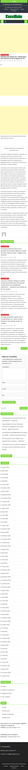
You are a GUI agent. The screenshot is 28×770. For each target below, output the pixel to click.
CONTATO (14, 11)
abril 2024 (4, 563)
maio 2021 (4, 655)
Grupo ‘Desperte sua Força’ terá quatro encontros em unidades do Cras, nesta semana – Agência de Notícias (12, 426)
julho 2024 (5, 553)
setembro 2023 (6, 587)
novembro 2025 (6, 498)
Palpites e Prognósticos (8, 690)
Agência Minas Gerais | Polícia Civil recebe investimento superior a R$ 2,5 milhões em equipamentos (5, 348)
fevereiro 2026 (6, 488)
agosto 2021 (5, 645)
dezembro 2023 (6, 577)
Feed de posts (6, 711)
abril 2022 (4, 631)
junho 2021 (5, 652)
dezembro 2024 (6, 536)
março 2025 (5, 525)
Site (3, 395)
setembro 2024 (6, 546)
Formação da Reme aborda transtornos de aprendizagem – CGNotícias (13, 419)
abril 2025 (4, 522)
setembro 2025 (6, 505)
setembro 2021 (6, 642)
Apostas (6, 9)
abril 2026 (4, 481)
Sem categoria (4, 54)
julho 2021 (4, 648)
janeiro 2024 (5, 573)
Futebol (22, 9)
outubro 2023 (5, 583)
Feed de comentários (8, 714)
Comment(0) (18, 60)
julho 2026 (5, 471)
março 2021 (5, 662)
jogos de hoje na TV (10, 750)
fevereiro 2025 (6, 529)
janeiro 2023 (5, 614)
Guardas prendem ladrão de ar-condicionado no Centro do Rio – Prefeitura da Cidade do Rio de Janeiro (12, 320)
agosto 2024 (5, 549)
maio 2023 (5, 601)
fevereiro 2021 (6, 665)
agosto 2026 (5, 467)
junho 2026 (5, 474)
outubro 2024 (5, 542)
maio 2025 (5, 518)
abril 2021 (4, 659)
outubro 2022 (5, 624)
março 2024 (5, 566)
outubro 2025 (5, 501)
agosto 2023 (5, 590)
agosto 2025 (5, 508)
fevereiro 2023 (6, 611)
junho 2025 (5, 515)
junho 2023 (5, 597)
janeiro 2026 (5, 491)
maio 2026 (5, 477)
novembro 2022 (6, 621)
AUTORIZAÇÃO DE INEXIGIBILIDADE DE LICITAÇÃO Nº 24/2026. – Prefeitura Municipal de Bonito (14, 434)
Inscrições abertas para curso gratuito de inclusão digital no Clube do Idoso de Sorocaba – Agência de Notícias (13, 252)
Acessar (4, 707)
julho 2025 (5, 512)
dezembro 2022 (6, 618)
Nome (3, 382)
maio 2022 (5, 628)
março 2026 (5, 484)
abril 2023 (4, 604)
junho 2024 (5, 556)
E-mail (4, 389)
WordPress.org (6, 717)
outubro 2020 (5, 676)
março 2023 (5, 607)
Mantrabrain (23, 764)
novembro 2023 (6, 580)
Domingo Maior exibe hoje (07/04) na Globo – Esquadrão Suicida (24, 348)
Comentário (6, 367)
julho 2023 (5, 594)
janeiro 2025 (5, 532)
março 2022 (5, 635)
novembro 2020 (6, 672)
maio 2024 (5, 560)
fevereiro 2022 (6, 638)
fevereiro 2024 (6, 570)
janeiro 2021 (5, 669)
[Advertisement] (14, 39)
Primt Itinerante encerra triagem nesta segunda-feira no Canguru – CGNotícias (13, 440)
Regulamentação (14, 9)
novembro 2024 (6, 539)
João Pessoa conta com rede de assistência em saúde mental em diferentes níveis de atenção (14, 447)
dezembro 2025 (6, 495)
